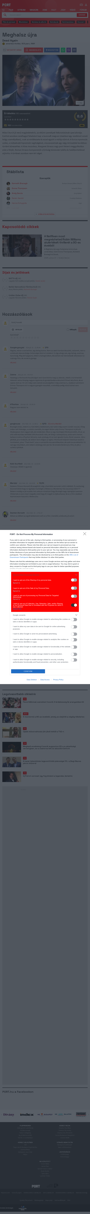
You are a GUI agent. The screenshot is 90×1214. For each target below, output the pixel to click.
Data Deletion (32, 680)
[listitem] (45, 575)
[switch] (74, 580)
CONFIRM (28, 671)
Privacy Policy (58, 680)
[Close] (85, 534)
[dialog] (45, 607)
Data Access (45, 680)
